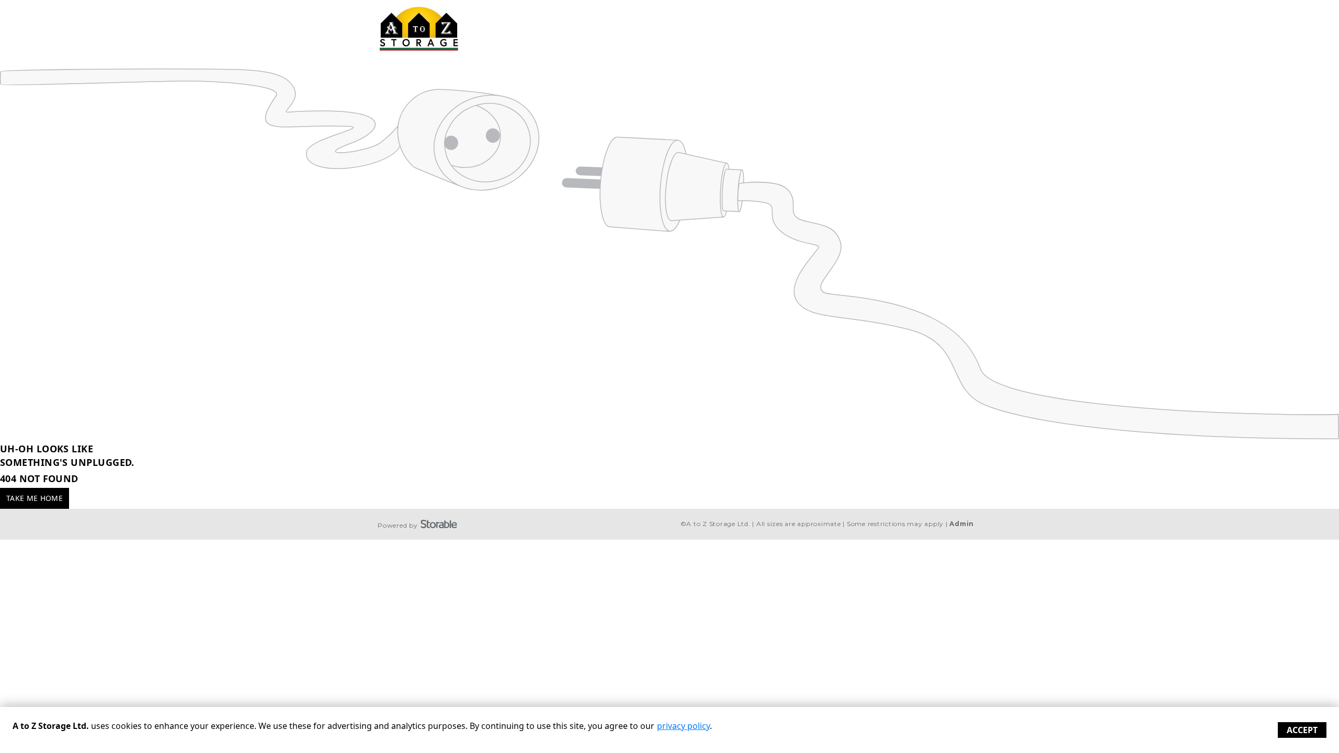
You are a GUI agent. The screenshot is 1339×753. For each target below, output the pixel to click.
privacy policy (683, 726)
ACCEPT (1302, 730)
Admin (961, 524)
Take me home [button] (34, 498)
